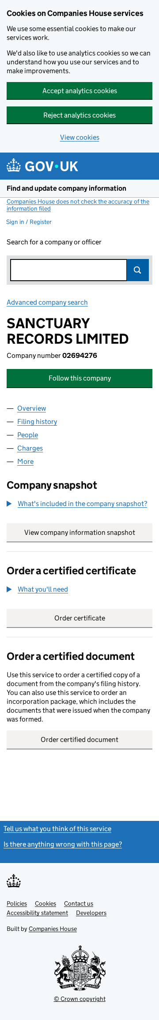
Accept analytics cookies (79, 90)
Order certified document (79, 739)
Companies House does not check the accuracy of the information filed (78, 204)
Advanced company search (47, 302)
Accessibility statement (37, 913)
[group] (79, 504)
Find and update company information (66, 188)
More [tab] (25, 461)
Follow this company (80, 378)
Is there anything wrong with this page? (63, 844)
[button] (77, 503)
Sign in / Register (29, 222)
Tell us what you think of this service (57, 828)
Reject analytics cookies (79, 115)
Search (138, 270)
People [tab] (27, 435)
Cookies (45, 903)
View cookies (79, 137)
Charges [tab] (30, 448)
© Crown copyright (80, 999)
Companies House (53, 929)
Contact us (78, 903)
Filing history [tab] (37, 421)
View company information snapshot (88, 532)
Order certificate (79, 618)
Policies (17, 903)
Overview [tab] (31, 408)
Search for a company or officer (54, 242)
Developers (91, 913)
